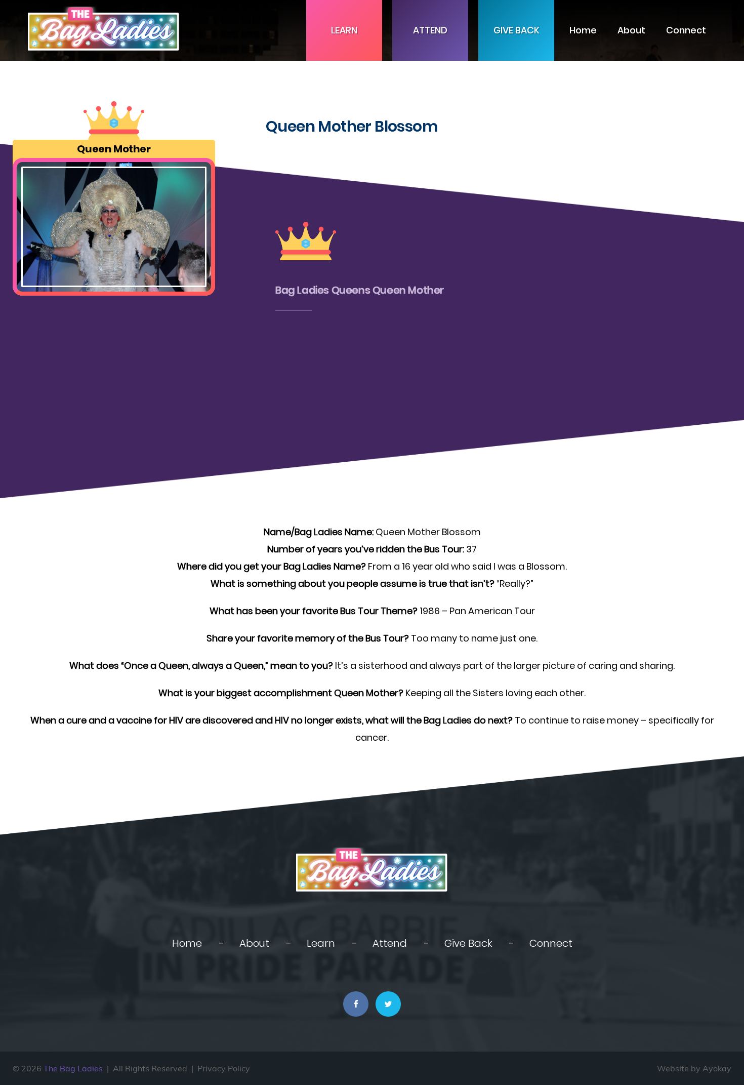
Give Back (516, 30)
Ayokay (716, 1068)
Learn (344, 30)
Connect (686, 30)
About (631, 30)
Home (583, 30)
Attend (430, 30)
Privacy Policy (223, 1068)
